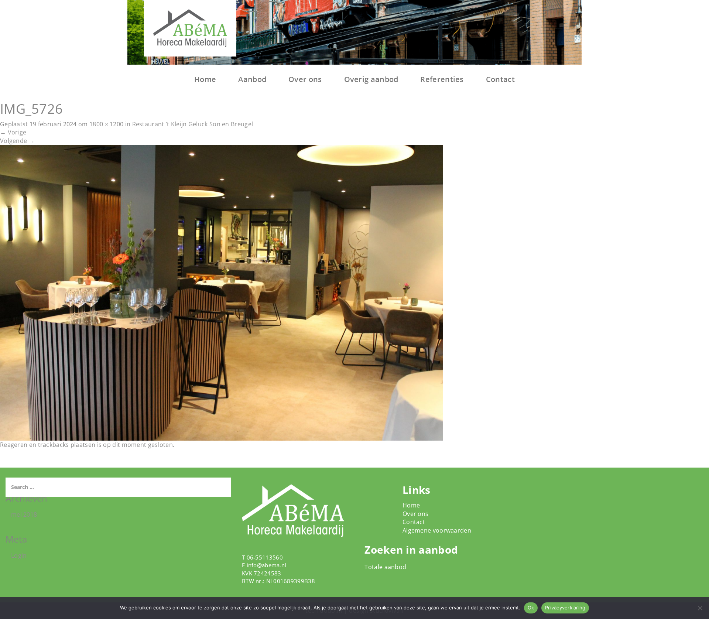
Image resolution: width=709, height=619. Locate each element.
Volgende (17, 141)
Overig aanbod (371, 79)
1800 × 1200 (106, 124)
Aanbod (252, 79)
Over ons (305, 79)
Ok (531, 608)
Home (205, 79)
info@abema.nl (267, 565)
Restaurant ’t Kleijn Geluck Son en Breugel (192, 124)
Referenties (441, 79)
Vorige (13, 132)
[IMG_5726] (221, 292)
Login (19, 555)
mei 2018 (24, 514)
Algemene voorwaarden (437, 530)
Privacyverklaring (565, 608)
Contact (500, 79)
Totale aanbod (385, 567)
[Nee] (699, 608)
